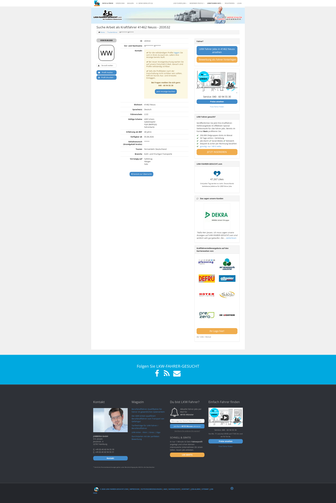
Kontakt (185, 489)
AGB (165, 489)
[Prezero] (207, 315)
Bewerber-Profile (197, 3)
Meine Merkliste (145, 3)
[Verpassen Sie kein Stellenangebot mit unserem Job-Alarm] (176, 374)
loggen (177, 52)
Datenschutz (174, 489)
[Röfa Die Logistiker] (227, 315)
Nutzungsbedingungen (151, 489)
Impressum (134, 489)
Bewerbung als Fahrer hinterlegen (217, 59)
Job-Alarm (195, 489)
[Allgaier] (227, 278)
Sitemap (205, 489)
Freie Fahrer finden (217, 107)
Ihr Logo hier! (217, 331)
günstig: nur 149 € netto (210, 146)
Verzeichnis (120, 3)
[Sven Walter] (227, 294)
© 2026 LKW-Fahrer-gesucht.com (113, 489)
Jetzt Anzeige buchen (166, 91)
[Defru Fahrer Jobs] (207, 278)
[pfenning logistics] (207, 262)
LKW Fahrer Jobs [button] (179, 3)
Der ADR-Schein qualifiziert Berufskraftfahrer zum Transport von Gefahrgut (148, 419)
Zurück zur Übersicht (142, 174)
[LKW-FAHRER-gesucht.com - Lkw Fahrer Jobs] (97, 3)
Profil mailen (107, 72)
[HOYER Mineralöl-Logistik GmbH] (207, 294)
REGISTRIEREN (229, 3)
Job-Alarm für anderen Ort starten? (187, 431)
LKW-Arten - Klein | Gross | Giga (146, 432)
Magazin (130, 3)
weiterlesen (231, 238)
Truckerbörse (112, 32)
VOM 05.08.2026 (106, 40)
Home (102, 32)
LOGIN (239, 3)
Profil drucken (107, 77)
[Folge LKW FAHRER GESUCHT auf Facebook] (157, 374)
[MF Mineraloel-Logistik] (227, 264)
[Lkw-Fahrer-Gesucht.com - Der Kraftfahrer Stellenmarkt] (107, 15)
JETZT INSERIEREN (217, 151)
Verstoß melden (107, 65)
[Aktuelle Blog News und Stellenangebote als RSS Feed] (166, 374)
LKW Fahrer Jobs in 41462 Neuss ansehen (217, 50)
